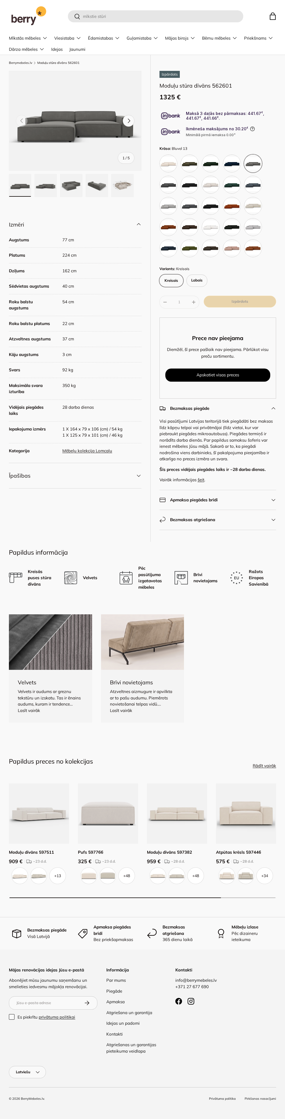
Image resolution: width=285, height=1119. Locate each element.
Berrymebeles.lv (20, 62)
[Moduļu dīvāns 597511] (39, 813)
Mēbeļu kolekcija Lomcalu (87, 450)
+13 (57, 875)
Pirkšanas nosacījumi (260, 1099)
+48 (126, 875)
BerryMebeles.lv (32, 1099)
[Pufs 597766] (108, 813)
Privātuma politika (222, 1099)
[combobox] (156, 16)
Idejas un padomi (123, 1023)
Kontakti (114, 1034)
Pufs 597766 (90, 852)
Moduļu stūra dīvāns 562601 (58, 62)
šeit (201, 479)
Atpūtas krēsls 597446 (238, 852)
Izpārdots (240, 301)
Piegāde (114, 991)
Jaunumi (77, 49)
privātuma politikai (57, 1017)
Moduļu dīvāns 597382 (169, 852)
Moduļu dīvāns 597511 (31, 852)
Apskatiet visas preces (217, 374)
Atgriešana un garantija (129, 1012)
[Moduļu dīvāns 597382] (177, 813)
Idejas (57, 49)
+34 (264, 875)
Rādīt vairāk (264, 765)
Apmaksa (115, 1001)
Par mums (116, 980)
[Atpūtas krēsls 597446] (246, 813)
